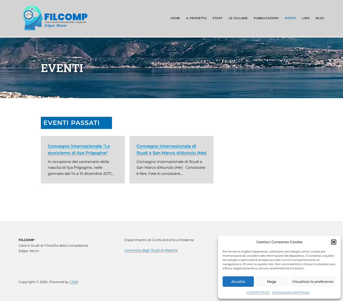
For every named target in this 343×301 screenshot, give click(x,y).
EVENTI (290, 18)
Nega (271, 281)
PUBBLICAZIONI (266, 18)
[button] (333, 242)
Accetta (238, 281)
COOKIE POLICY (258, 292)
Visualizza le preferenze (312, 281)
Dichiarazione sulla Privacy (291, 292)
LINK (306, 18)
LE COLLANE (238, 18)
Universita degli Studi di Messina (151, 250)
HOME (175, 18)
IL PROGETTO (196, 18)
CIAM (74, 282)
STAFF (217, 18)
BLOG (320, 18)
